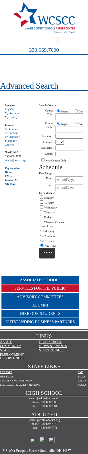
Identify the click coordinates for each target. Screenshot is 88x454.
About (6, 342)
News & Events (53, 346)
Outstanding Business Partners (40, 322)
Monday (49, 197)
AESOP (82, 380)
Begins (64, 111)
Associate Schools (40, 280)
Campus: (48, 141)
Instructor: (47, 147)
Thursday (49, 212)
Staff (5, 350)
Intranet (6, 372)
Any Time (50, 245)
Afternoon (50, 235)
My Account (12, 113)
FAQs (8, 175)
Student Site (51, 350)
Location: (47, 136)
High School (50, 342)
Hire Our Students (40, 313)
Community (10, 346)
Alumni (40, 305)
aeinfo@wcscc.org (15, 160)
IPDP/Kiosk (6, 376)
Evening (49, 240)
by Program (11, 132)
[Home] (44, 30)
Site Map (10, 183)
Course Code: (49, 125)
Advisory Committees (40, 297)
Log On (9, 109)
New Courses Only (55, 160)
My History (11, 117)
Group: (49, 153)
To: (51, 186)
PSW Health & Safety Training (20, 384)
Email (82, 376)
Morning (49, 231)
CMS (80, 372)
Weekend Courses (54, 222)
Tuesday (49, 202)
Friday (48, 217)
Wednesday (50, 207)
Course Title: (49, 112)
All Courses (11, 128)
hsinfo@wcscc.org (49, 398)
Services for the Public (40, 288)
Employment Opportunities (13, 356)
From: (49, 178)
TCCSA (82, 384)
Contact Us (11, 179)
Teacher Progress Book (16, 380)
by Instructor (12, 136)
